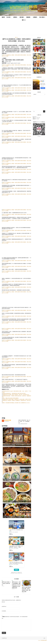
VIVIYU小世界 (23, 7)
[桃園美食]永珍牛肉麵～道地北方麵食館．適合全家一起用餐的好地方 (16, 394)
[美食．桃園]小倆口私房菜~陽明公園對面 (10, 398)
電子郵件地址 (4, 606)
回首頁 (3, 17)
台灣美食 (15, 17)
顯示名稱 (3, 601)
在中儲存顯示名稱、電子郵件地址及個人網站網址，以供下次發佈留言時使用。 (15, 616)
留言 (2, 618)
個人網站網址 (4, 610)
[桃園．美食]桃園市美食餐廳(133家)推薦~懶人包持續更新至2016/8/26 (16, 402)
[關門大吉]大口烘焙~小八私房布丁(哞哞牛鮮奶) (6, 583)
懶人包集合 (42, 17)
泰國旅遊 (28, 17)
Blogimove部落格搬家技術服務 (42, 640)
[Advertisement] (23, 28)
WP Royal (5, 638)
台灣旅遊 (35, 17)
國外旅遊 (22, 17)
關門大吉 (16, 37)
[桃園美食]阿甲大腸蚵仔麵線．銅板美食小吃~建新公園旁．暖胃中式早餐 (17, 399)
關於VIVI (24, 20)
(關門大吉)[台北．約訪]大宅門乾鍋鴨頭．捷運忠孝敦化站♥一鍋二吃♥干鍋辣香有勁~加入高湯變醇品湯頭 (16, 585)
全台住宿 (8, 17)
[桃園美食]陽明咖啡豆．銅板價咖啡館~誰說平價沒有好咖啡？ (14, 393)
